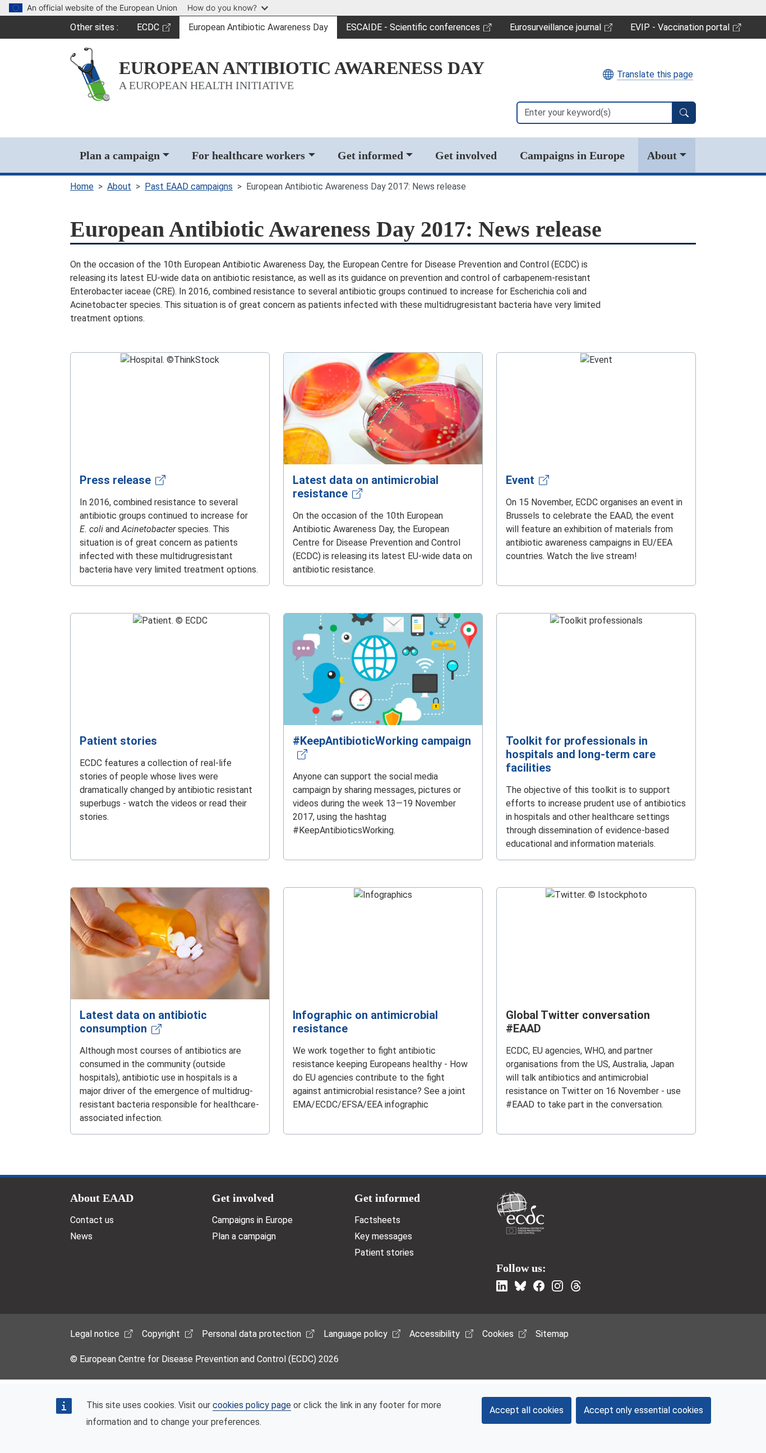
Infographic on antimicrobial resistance (365, 1021)
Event (520, 480)
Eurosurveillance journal (557, 30)
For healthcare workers (248, 155)
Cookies (498, 1334)
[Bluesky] (520, 1285)
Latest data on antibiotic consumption (143, 1021)
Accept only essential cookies (643, 1410)
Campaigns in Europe (572, 155)
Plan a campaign (120, 155)
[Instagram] (557, 1285)
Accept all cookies (527, 1410)
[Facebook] (538, 1285)
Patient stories (118, 741)
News (81, 1236)
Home (82, 186)
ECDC (157, 30)
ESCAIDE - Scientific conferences (412, 30)
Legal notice (94, 1334)
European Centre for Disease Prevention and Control (520, 1212)
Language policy (355, 1334)
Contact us (92, 1220)
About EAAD (101, 1198)
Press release (115, 480)
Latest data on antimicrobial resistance (366, 486)
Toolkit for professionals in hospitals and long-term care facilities (581, 754)
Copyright (161, 1334)
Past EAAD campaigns (189, 186)
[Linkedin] (501, 1285)
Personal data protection (251, 1334)
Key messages (383, 1236)
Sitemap (552, 1334)
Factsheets (377, 1220)
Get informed (370, 155)
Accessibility (434, 1334)
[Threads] (576, 1285)
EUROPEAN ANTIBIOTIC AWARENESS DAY (301, 68)
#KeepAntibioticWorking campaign (382, 741)
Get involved (466, 155)
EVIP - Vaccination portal (680, 30)
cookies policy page (252, 1405)
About (662, 155)
